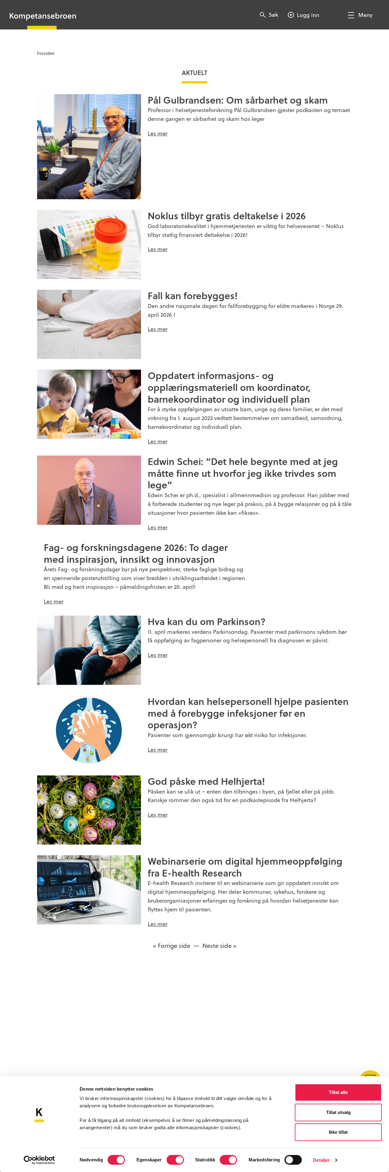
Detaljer (321, 1160)
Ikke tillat (338, 1132)
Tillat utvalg (338, 1112)
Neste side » (219, 945)
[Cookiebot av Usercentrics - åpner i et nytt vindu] (39, 1160)
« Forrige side (171, 945)
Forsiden (46, 53)
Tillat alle (338, 1092)
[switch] (175, 1160)
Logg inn (308, 15)
